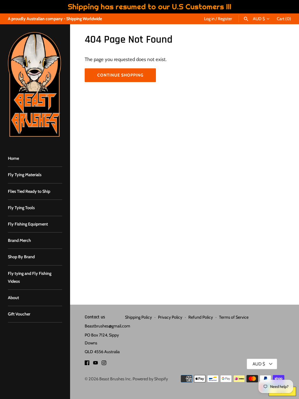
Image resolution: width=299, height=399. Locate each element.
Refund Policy (200, 317)
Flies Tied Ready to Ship (29, 191)
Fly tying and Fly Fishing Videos (29, 277)
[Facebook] (87, 364)
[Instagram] (104, 364)
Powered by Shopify (150, 378)
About (13, 297)
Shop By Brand (21, 256)
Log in (209, 18)
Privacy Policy (170, 317)
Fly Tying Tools (21, 207)
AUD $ (259, 18)
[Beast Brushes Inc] (35, 84)
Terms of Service (233, 317)
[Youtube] (95, 364)
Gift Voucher (19, 314)
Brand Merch (19, 240)
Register (225, 18)
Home (13, 158)
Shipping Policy (138, 317)
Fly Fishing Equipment (28, 224)
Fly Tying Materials (24, 174)
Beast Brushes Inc (115, 378)
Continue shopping (120, 75)
